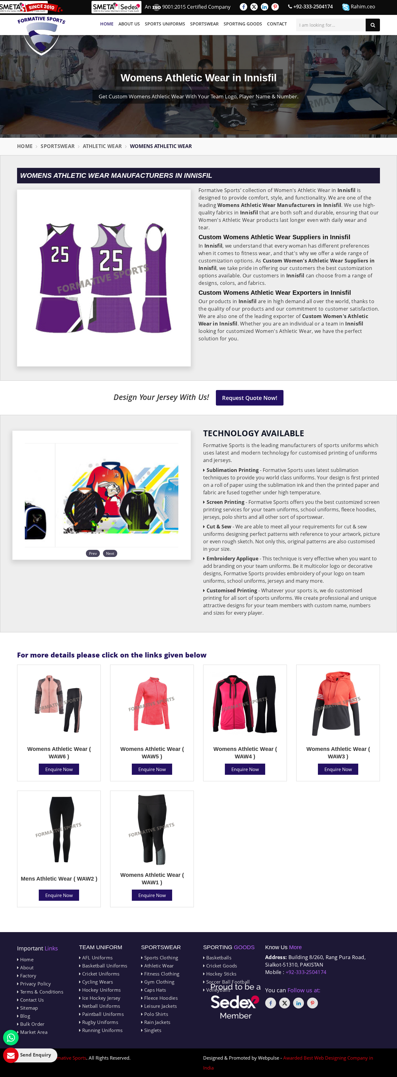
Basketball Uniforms (104, 966)
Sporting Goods (243, 24)
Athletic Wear (102, 146)
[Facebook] (243, 7)
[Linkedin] (264, 7)
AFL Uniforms (97, 957)
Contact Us (31, 1000)
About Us (129, 24)
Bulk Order (31, 1024)
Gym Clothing (158, 982)
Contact (277, 24)
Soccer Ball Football (227, 982)
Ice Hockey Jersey (100, 998)
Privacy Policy (35, 984)
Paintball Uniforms (102, 1014)
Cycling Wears (97, 982)
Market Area (33, 1032)
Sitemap (28, 1008)
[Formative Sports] (41, 29)
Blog (24, 1016)
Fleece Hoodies (160, 998)
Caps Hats (154, 990)
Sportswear (204, 24)
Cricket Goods (221, 966)
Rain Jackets (156, 1022)
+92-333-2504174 (312, 6)
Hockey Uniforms (101, 990)
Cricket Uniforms (100, 974)
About (26, 967)
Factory (27, 975)
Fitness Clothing (161, 974)
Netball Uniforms (100, 1006)
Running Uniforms (102, 1030)
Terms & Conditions (41, 992)
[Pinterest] (275, 7)
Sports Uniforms (165, 24)
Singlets (152, 1030)
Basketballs (218, 957)
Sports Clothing (160, 957)
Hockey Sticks (220, 974)
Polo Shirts (155, 1014)
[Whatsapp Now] (11, 1037)
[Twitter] (254, 7)
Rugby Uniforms (99, 1022)
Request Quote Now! (249, 398)
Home (107, 24)
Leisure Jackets (160, 1006)
